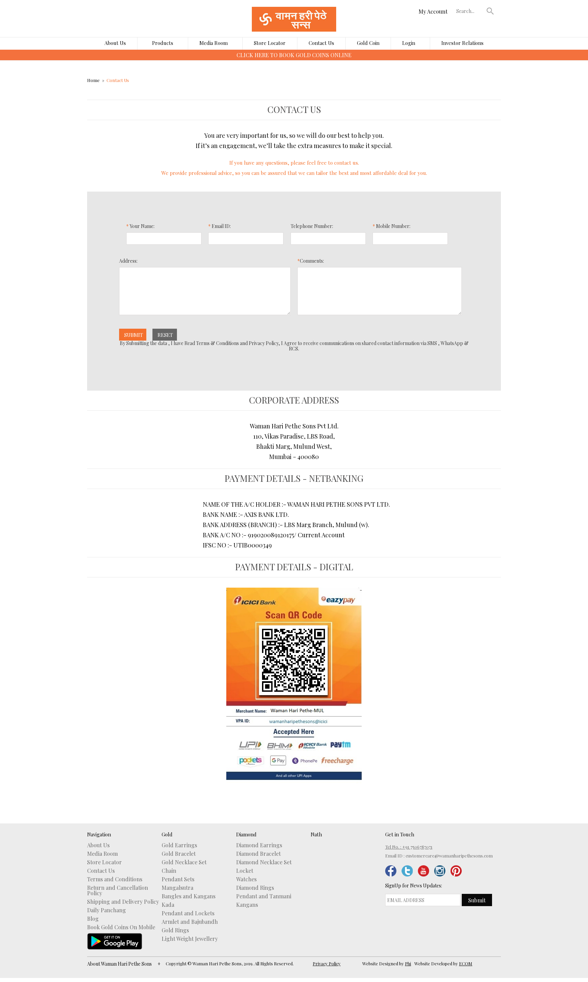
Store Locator (269, 43)
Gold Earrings (179, 845)
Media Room (213, 43)
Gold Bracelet (179, 853)
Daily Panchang (106, 910)
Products (162, 43)
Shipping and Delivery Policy (123, 901)
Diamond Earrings (259, 845)
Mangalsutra (177, 887)
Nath (316, 834)
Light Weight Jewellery (190, 939)
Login (408, 43)
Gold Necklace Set (184, 862)
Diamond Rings (255, 887)
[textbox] (470, 11)
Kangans (247, 904)
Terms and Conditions (114, 879)
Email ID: (219, 226)
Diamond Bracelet (258, 853)
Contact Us (321, 43)
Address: (128, 261)
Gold (167, 834)
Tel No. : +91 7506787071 (408, 847)
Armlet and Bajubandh (190, 921)
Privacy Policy (327, 963)
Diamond (246, 834)
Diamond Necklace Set (264, 862)
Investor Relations (462, 43)
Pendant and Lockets (188, 913)
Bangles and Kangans (188, 896)
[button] (490, 11)
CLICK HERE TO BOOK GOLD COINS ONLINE (294, 55)
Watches (246, 879)
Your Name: (140, 226)
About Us (115, 43)
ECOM (465, 963)
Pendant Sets (178, 879)
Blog (93, 918)
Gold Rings (175, 930)
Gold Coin (368, 43)
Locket (244, 870)
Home (93, 80)
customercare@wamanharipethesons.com (449, 855)
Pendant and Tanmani (263, 896)
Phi (408, 963)
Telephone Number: (312, 226)
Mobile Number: (391, 226)
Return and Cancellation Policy (117, 890)
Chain (169, 870)
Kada (168, 904)
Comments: (310, 261)
